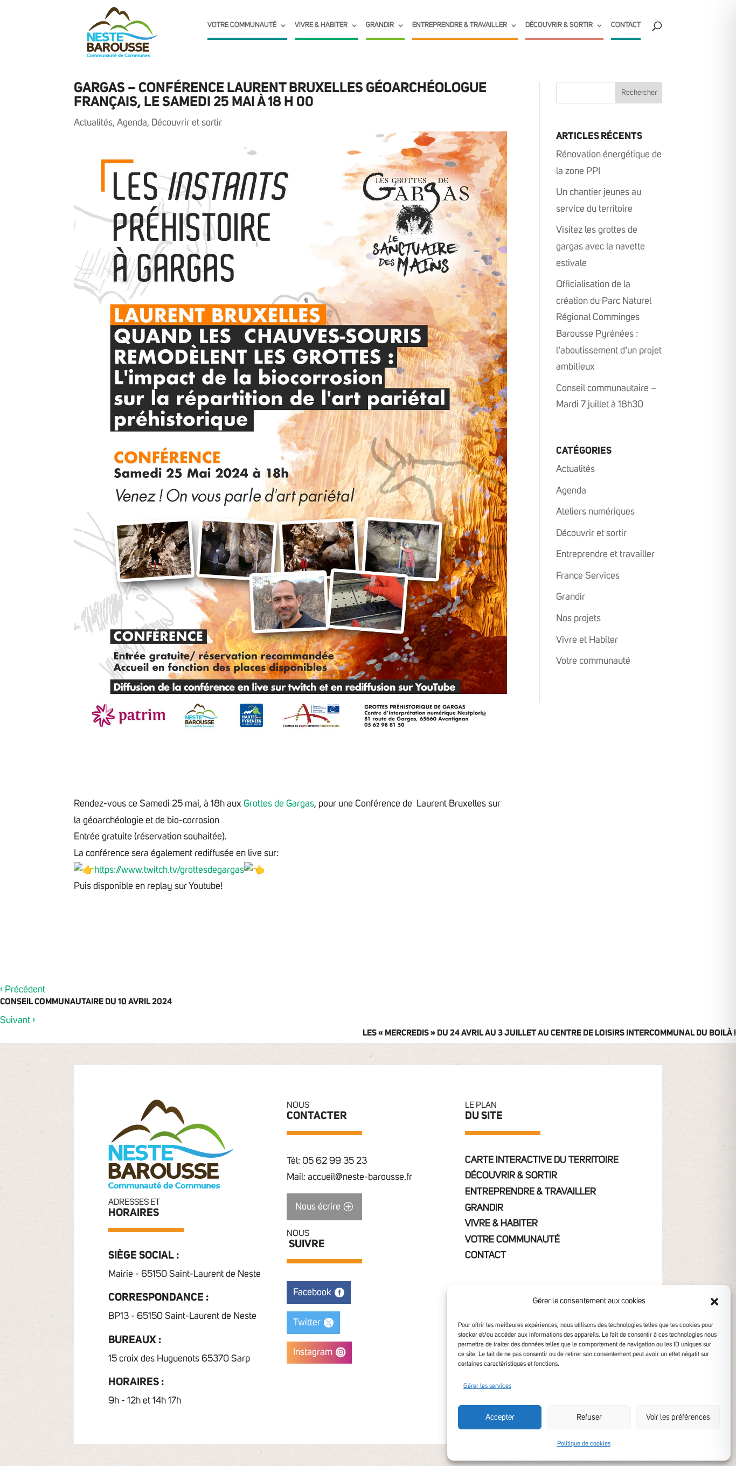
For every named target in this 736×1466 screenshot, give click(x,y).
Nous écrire (318, 1207)
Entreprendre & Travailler (459, 25)
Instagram (312, 1352)
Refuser (589, 1417)
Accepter (500, 1417)
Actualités (93, 123)
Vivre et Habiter (587, 640)
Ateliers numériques (595, 512)
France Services (588, 576)
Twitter (307, 1323)
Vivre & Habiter (321, 25)
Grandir (380, 25)
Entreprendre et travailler (605, 554)
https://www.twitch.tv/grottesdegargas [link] (169, 870)
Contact (626, 25)
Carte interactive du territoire (542, 1160)
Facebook (312, 1292)
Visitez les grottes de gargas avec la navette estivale (600, 246)
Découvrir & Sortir (559, 25)
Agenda (132, 123)
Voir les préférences (678, 1417)
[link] (279, 804)
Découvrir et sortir (186, 123)
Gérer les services (487, 1386)
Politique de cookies (583, 1444)
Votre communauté (241, 25)
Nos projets (578, 618)
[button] (714, 1301)
